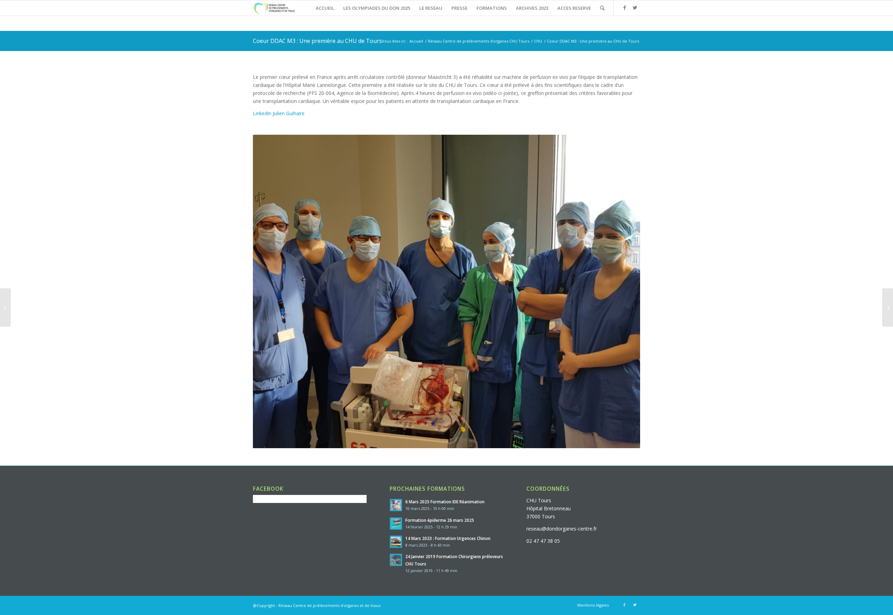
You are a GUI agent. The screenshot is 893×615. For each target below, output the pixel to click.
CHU (538, 41)
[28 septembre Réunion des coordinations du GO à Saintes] (5, 307)
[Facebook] (624, 7)
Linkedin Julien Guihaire (279, 113)
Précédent (268, 291)
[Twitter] (635, 7)
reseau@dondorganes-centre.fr (561, 528)
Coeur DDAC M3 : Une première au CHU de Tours (317, 41)
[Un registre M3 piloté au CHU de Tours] (887, 307)
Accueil (416, 41)
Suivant (624, 291)
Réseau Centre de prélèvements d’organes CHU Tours (478, 41)
